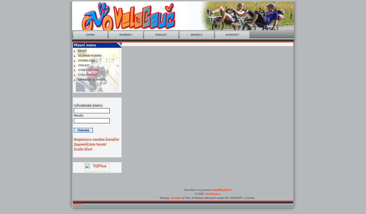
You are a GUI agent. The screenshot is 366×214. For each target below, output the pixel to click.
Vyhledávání (88, 70)
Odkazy (161, 34)
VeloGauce (212, 193)
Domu (90, 34)
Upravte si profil (92, 79)
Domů (82, 50)
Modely (197, 34)
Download (86, 60)
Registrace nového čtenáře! (96, 140)
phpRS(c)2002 (222, 189)
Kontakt (232, 34)
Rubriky (126, 34)
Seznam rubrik (90, 55)
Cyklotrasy (88, 74)
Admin (77, 203)
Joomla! (175, 197)
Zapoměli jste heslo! (90, 144)
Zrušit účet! (83, 149)
